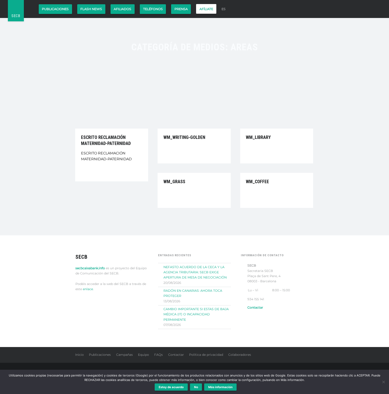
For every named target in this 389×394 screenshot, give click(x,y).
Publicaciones (55, 9)
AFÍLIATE (206, 9)
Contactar (176, 355)
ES (224, 9)
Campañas (124, 355)
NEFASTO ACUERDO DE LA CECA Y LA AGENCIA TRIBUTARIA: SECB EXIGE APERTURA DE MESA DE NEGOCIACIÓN (195, 272)
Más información (220, 387)
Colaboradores (239, 355)
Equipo (143, 355)
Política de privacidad (206, 355)
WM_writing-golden (184, 137)
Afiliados (122, 9)
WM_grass (174, 181)
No (196, 387)
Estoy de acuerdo (171, 387)
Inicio (79, 355)
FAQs (158, 355)
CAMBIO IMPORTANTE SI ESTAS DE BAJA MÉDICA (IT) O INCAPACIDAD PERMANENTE (196, 314)
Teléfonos (153, 9)
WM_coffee (257, 181)
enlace (88, 289)
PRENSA (181, 9)
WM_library (258, 137)
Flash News (91, 9)
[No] (383, 382)
